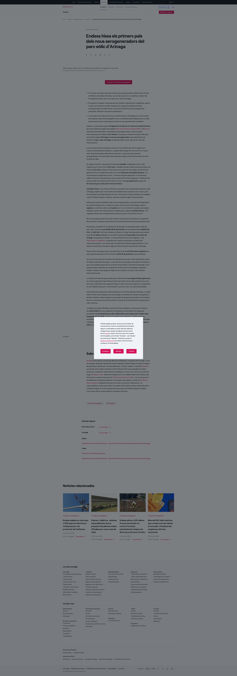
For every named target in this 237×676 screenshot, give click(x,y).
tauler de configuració (107, 341)
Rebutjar (118, 351)
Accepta (131, 351)
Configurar (105, 351)
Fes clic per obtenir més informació (113, 333)
